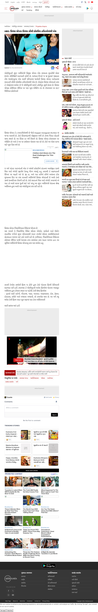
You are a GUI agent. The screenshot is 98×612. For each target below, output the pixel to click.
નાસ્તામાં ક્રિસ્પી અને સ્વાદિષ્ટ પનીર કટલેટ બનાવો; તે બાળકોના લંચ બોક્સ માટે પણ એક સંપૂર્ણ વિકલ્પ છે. (76, 165)
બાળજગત (74, 589)
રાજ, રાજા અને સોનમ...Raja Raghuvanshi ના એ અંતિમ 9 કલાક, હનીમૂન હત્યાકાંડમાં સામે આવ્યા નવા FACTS (77, 106)
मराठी (23, 2)
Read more (18, 360)
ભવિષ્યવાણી (51, 576)
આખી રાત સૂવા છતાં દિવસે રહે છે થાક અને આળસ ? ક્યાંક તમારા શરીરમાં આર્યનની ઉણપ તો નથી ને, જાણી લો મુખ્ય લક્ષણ (77, 180)
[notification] (92, 8)
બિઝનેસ (23, 586)
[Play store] (88, 8)
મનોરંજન (7, 26)
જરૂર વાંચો (68, 58)
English (13, 2)
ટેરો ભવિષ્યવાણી (52, 583)
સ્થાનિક (23, 583)
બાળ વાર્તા (74, 592)
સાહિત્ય (74, 586)
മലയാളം (34, 2)
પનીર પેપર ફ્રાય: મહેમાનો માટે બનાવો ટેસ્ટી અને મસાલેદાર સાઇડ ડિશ (77, 196)
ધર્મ (22, 10)
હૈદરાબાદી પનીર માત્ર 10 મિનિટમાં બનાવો (75, 152)
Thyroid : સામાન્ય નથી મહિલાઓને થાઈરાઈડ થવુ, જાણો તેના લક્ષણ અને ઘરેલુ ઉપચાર (77, 76)
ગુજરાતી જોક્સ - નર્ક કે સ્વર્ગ (71, 120)
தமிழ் (18, 2)
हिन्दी (7, 2)
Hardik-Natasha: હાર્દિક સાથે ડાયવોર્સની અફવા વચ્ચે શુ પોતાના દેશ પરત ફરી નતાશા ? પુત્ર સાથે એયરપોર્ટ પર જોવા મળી (37, 373)
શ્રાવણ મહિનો (38, 7)
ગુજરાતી (46, 2)
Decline (9, 610)
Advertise (22, 601)
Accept (3, 610)
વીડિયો (37, 10)
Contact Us (37, 601)
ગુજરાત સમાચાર (25, 7)
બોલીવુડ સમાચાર (17, 26)
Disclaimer (29, 601)
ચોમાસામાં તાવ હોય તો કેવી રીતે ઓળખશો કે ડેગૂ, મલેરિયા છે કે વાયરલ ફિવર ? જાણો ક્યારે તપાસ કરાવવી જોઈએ (76, 137)
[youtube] (92, 2)
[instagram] (88, 2)
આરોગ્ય (74, 576)
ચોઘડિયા (50, 589)
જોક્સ (43, 378)
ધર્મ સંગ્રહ (78, 7)
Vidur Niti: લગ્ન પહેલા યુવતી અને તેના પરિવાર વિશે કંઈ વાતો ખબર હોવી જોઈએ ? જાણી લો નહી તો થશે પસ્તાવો (78, 91)
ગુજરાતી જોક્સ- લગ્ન (69, 62)
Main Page (8, 601)
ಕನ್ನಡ (40, 2)
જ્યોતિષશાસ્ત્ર (57, 7)
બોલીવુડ (47, 7)
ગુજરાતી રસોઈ (76, 583)
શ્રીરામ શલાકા (51, 586)
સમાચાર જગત (24, 378)
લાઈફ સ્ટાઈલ (68, 7)
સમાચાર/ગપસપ (29, 26)
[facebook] (82, 2)
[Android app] (49, 566)
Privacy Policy (45, 601)
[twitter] (85, 2)
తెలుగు (28, 2)
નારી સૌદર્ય (75, 579)
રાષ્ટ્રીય (23, 579)
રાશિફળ (50, 579)
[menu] (6, 8)
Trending (29, 10)
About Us (15, 601)
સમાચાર (23, 576)
